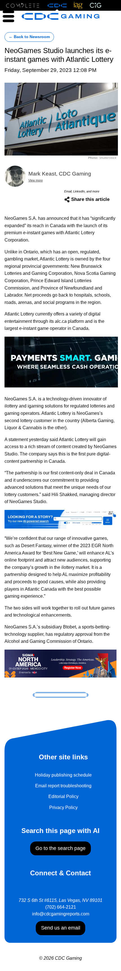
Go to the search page (60, 848)
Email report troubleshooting (63, 785)
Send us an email (60, 928)
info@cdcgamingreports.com (60, 913)
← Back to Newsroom (29, 37)
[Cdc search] (60, 519)
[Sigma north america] (60, 663)
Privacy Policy (63, 807)
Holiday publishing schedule (63, 775)
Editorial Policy (63, 796)
